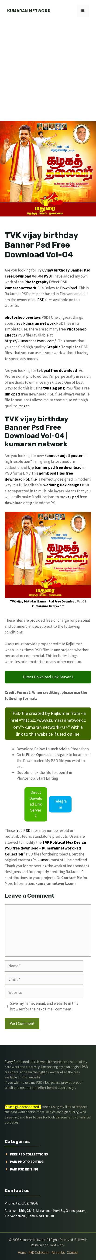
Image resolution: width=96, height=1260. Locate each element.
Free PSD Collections (29, 1154)
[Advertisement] (48, 71)
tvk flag (50, 388)
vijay (49, 270)
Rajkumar (40, 859)
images (23, 405)
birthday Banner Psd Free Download (50, 601)
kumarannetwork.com (48, 606)
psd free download (60, 370)
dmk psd (12, 394)
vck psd (72, 496)
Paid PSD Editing (24, 1169)
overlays (33, 317)
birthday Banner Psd (72, 270)
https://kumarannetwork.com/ (30, 340)
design (28, 502)
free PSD (23, 830)
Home (22, 1252)
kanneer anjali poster (64, 455)
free (19, 323)
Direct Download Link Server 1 (48, 676)
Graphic (53, 346)
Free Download (18, 276)
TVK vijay (16, 601)
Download (68, 287)
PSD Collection (39, 1252)
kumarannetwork (20, 287)
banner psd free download (58, 467)
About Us (58, 1252)
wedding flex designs (62, 485)
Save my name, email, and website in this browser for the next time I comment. (44, 1006)
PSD (47, 276)
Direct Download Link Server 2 (35, 804)
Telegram (60, 804)
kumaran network (29, 10)
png (61, 388)
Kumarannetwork (58, 848)
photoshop (15, 317)
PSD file (30, 479)
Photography (36, 281)
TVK (40, 270)
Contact (72, 1252)
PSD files (44, 299)
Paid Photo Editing (27, 1161)
